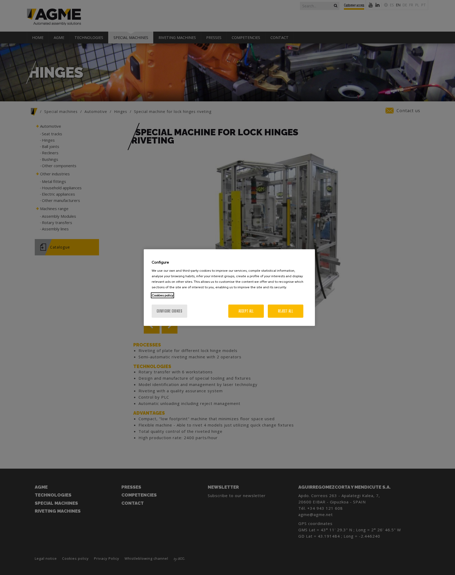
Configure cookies (169, 311)
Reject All (285, 311)
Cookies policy (162, 295)
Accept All (246, 311)
